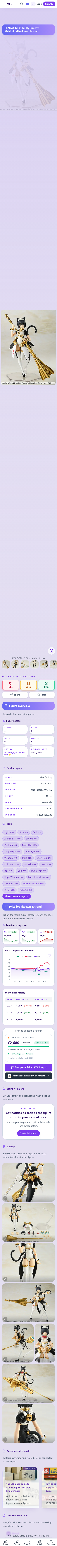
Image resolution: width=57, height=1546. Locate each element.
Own (46, 687)
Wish (28, 687)
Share (17, 694)
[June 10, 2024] (21, 1475)
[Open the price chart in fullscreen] (49, 956)
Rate (43, 694)
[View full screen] (51, 651)
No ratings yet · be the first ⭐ (14, 753)
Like (11, 687)
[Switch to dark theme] (33, 4)
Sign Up (49, 3)
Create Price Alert (28, 1133)
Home (4, 15)
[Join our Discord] (27, 4)
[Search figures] (21, 4)
